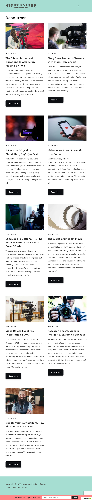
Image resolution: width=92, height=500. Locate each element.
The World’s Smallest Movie (65, 238)
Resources (11, 54)
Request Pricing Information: (27, 497)
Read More (13, 103)
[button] (83, 5)
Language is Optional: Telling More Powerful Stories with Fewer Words (24, 242)
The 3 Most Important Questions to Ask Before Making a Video (20, 62)
